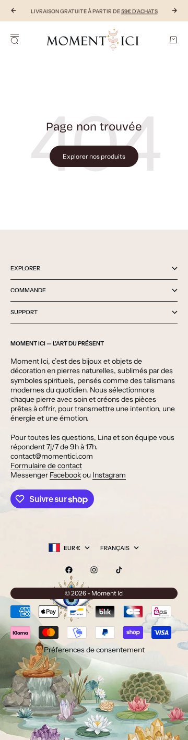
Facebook (65, 475)
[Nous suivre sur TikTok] (119, 570)
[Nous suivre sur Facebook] (69, 570)
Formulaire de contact (46, 465)
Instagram (109, 475)
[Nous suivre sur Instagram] (94, 570)
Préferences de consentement (94, 649)
